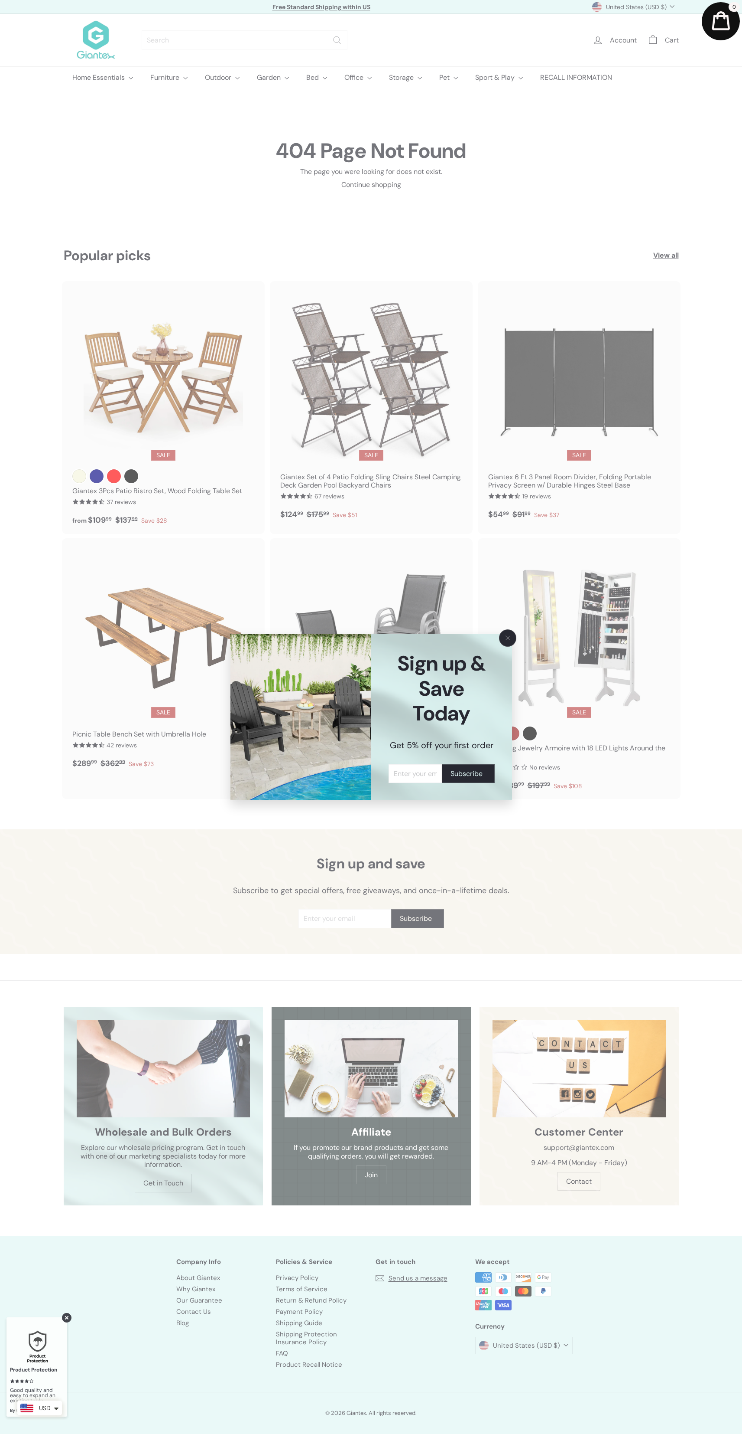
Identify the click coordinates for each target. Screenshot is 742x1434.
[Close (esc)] (507, 638)
